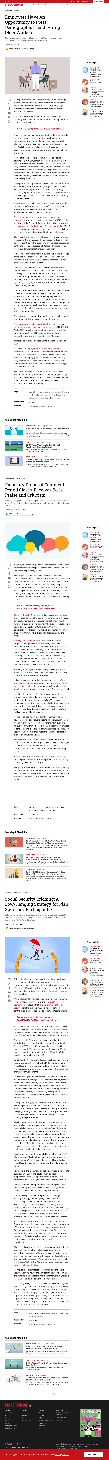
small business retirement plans (46, 810)
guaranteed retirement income (43, 1313)
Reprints (52, 406)
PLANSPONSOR (25, 1447)
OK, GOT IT (93, 1454)
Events (60, 5)
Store (40, 1428)
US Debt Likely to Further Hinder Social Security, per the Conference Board (44, 1347)
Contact (41, 1415)
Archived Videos (10, 1428)
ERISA (62, 807)
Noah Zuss (16, 45)
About (41, 1413)
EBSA (58, 807)
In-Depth (34, 5)
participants (51, 395)
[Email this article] (9, 100)
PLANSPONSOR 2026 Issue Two (62, 1413)
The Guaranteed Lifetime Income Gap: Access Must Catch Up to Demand (47, 1378)
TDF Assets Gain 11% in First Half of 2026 (96, 81)
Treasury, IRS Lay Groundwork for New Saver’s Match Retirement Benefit (47, 460)
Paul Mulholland (18, 510)
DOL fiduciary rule (51, 807)
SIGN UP (101, 1)
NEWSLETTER (85, 1)
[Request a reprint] (9, 117)
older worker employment (39, 395)
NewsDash (25, 1413)
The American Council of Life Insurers (30, 739)
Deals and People (32, 442)
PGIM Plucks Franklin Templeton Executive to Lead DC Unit (47, 1364)
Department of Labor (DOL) (37, 807)
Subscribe (59, 1420)
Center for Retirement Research (53, 392)
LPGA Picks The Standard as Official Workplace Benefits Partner (43, 446)
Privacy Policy (43, 1423)
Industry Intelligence (77, 5)
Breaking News (26, 1420)
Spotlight (24, 1418)
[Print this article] (9, 121)
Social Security (60, 1313)
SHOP (78, 1)
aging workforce (33, 392)
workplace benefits (53, 398)
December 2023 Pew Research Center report (38, 371)
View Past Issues (61, 1417)
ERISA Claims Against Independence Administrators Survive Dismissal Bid (43, 858)
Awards (54, 5)
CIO (6, 1447)
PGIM (53, 1313)
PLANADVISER (14, 1447)
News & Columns (10, 1413)
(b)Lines (24, 1415)
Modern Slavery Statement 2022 (67, 1448)
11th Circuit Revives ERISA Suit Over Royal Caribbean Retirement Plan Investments (97, 103)
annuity (31, 1313)
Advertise (42, 1425)
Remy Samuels (17, 924)
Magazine (66, 5)
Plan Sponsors (60, 395)
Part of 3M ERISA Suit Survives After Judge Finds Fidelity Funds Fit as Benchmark (97, 113)
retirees (31, 398)
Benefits (8, 10)
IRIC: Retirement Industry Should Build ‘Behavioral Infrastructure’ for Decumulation (96, 72)
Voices (40, 5)
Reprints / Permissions (46, 1420)
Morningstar (32, 810)
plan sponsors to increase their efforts (34, 324)
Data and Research (95, 67)
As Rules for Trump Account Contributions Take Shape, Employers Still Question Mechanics (97, 92)
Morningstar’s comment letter (27, 640)
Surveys (47, 5)
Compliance (93, 87)
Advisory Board (44, 1418)
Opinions (29, 1375)
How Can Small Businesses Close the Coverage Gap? (47, 429)
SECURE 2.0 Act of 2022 (40, 398)
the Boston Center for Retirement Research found (36, 226)
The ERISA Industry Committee (27, 615)
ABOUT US (71, 1)
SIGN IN (96, 1)
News (27, 5)
